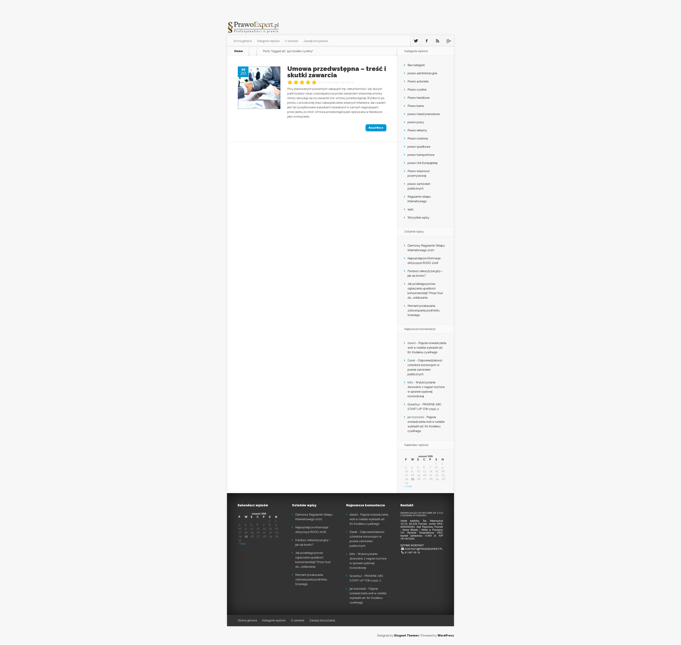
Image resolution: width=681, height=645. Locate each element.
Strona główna (242, 41)
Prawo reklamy (417, 130)
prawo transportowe (421, 155)
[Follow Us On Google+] (448, 41)
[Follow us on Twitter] (416, 41)
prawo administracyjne (422, 73)
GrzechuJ (414, 404)
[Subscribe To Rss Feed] (437, 41)
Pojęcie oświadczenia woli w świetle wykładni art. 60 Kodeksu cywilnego (427, 347)
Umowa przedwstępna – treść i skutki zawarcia (336, 72)
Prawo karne (416, 106)
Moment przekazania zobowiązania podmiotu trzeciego (423, 310)
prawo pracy (416, 122)
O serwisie (291, 41)
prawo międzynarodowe (424, 114)
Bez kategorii (416, 65)
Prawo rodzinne (418, 138)
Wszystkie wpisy (418, 217)
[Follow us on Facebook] (426, 41)
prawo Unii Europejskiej (422, 163)
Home (238, 51)
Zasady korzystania (315, 41)
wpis (411, 209)
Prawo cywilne (417, 89)
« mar (408, 486)
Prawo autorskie (418, 81)
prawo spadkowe (419, 146)
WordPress (446, 635)
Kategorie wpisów (268, 41)
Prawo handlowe (419, 97)
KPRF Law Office (343, 82)
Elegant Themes (406, 635)
